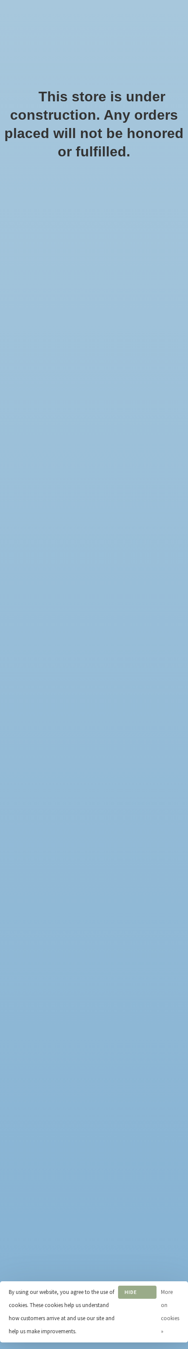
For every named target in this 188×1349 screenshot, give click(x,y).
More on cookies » (170, 1311)
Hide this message (137, 1294)
